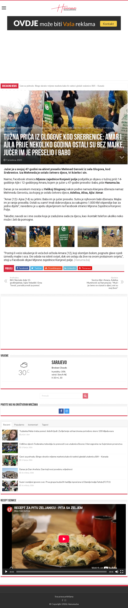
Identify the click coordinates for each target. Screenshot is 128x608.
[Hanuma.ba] (64, 7)
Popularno (19, 424)
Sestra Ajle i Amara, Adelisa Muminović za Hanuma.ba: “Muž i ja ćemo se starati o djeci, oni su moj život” (102, 283)
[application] (64, 539)
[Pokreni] (6, 571)
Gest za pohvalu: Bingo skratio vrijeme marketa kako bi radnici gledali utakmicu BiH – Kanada (63, 456)
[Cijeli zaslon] (121, 571)
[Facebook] (61, 411)
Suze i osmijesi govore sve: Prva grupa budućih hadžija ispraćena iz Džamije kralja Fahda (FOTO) (65, 482)
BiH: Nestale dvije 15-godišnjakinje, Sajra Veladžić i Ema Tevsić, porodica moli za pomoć (26, 282)
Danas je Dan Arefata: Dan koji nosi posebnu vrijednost (44, 86)
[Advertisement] (64, 54)
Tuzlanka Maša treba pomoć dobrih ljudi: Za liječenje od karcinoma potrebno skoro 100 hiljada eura (66, 431)
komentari (33, 424)
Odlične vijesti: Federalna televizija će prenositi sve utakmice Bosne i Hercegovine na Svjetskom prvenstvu (70, 444)
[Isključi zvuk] (116, 571)
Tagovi (45, 424)
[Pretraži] (85, 396)
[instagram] (66, 411)
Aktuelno (18, 127)
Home (9, 127)
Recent (6, 424)
